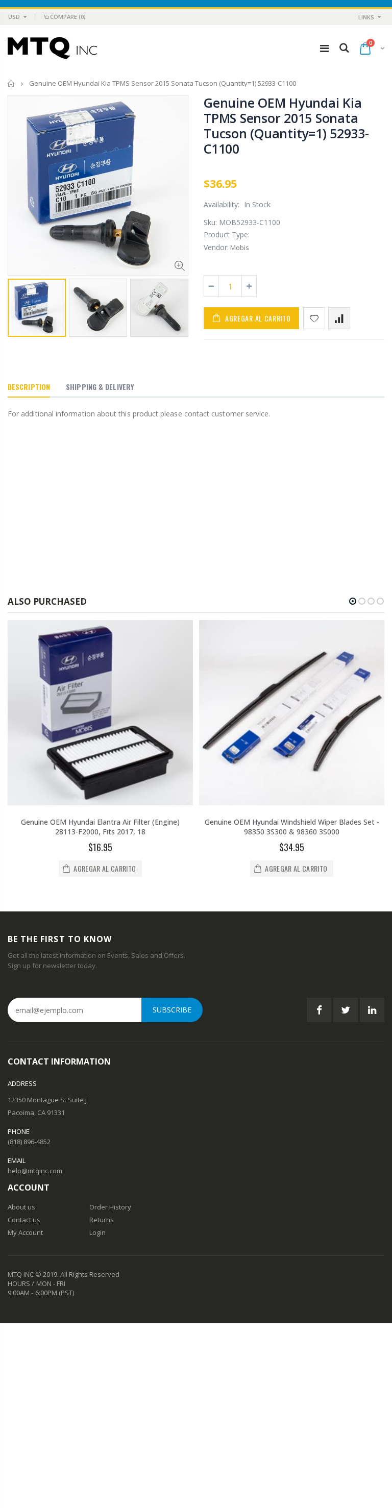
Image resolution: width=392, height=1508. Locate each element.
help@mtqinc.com (35, 1170)
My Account (25, 1232)
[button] (352, 601)
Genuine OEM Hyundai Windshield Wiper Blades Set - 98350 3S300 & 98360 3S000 (292, 826)
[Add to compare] (339, 318)
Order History (110, 1207)
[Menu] (324, 48)
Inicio (11, 83)
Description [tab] (29, 386)
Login (97, 1232)
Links (366, 17)
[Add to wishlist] (314, 318)
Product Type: (227, 234)
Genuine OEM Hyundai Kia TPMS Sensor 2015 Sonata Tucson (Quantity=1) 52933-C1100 (286, 125)
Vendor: (216, 247)
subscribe (172, 1010)
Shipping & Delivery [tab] (100, 386)
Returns (101, 1219)
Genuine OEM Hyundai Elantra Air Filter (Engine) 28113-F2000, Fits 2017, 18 (100, 826)
